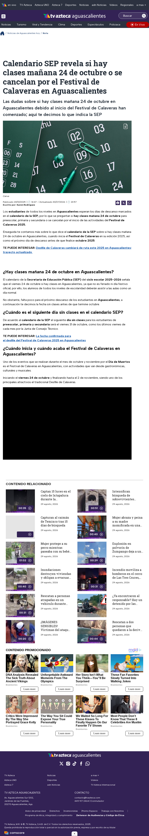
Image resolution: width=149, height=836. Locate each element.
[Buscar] (144, 15)
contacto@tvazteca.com (87, 797)
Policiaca (115, 24)
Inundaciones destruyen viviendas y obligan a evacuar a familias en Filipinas (56, 575)
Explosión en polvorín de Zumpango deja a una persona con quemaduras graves (127, 551)
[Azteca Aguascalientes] (74, 16)
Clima (61, 24)
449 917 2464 (81, 801)
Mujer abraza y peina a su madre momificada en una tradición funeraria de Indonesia (127, 525)
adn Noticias (99, 5)
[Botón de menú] (3, 16)
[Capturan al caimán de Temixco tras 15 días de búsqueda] (20, 527)
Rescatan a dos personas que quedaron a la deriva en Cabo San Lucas (127, 628)
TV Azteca (26, 5)
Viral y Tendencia (42, 24)
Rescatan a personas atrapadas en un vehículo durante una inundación (55, 602)
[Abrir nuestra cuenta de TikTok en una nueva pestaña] (74, 763)
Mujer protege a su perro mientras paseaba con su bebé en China (55, 549)
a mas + (141, 5)
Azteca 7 (57, 5)
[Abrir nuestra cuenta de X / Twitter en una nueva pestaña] (61, 763)
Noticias (84, 5)
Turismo (21, 24)
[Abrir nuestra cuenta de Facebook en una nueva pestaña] (81, 763)
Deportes (70, 5)
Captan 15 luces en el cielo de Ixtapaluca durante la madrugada (56, 497)
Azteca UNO (42, 5)
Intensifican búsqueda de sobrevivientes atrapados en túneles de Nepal (127, 499)
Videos (113, 5)
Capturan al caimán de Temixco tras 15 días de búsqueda (55, 521)
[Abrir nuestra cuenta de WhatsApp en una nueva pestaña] (87, 763)
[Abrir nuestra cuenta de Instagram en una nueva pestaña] (68, 763)
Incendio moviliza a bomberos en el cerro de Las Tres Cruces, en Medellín (127, 575)
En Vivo (140, 24)
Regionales (127, 5)
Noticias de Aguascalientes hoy (23, 33)
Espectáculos (96, 24)
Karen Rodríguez (26, 205)
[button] (74, 833)
